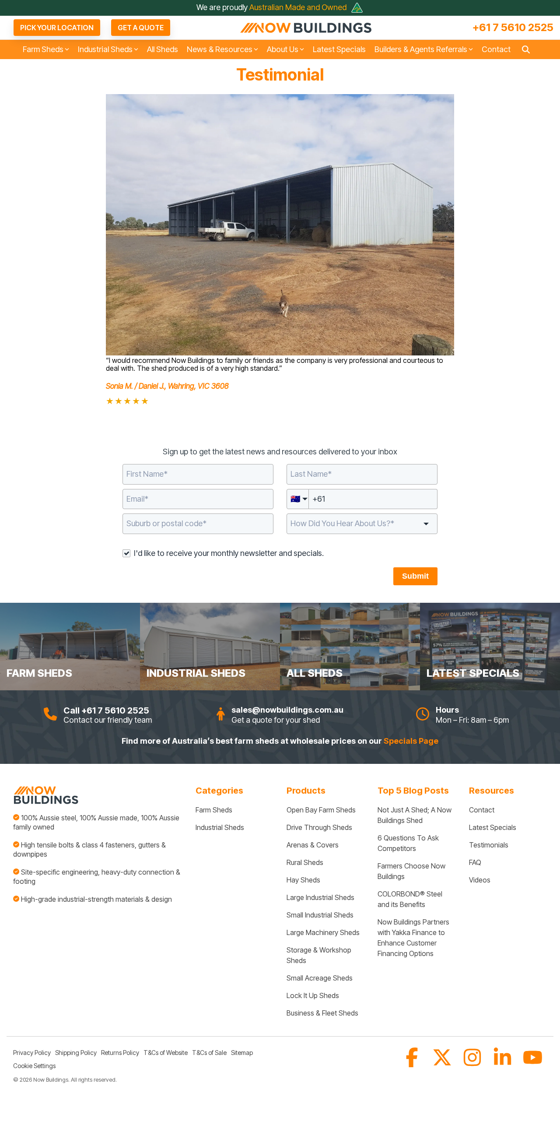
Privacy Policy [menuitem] (32, 1052)
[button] (413, 1063)
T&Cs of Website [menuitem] (166, 1052)
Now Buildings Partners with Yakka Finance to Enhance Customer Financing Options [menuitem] (414, 938)
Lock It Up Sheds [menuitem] (313, 995)
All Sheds (162, 49)
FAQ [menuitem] (475, 862)
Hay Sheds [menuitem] (303, 879)
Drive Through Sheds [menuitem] (319, 827)
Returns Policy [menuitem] (120, 1052)
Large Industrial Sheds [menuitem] (320, 897)
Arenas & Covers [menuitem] (313, 844)
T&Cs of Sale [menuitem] (209, 1052)
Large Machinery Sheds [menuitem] (323, 932)
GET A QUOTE (141, 27)
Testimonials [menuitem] (488, 844)
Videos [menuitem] (479, 879)
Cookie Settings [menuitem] (34, 1065)
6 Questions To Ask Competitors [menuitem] (409, 843)
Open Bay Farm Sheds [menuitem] (321, 809)
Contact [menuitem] (481, 809)
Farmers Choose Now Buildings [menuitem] (412, 871)
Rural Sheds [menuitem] (305, 862)
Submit (415, 576)
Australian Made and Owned (298, 7)
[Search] (526, 49)
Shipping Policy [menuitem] (76, 1052)
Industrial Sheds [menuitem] (220, 827)
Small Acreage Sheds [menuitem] (320, 978)
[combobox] (197, 523)
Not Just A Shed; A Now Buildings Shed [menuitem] (415, 815)
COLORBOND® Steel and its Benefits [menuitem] (411, 899)
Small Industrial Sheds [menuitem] (320, 915)
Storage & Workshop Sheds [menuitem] (320, 955)
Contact (496, 49)
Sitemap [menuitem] (242, 1052)
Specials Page (411, 740)
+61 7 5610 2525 (512, 27)
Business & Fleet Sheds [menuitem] (322, 1013)
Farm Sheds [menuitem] (214, 809)
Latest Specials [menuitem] (492, 827)
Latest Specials (339, 49)
